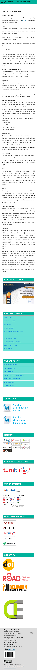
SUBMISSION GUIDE (10, 338)
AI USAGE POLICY (9, 386)
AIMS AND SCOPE (9, 328)
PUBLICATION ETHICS (10, 365)
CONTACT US (8, 349)
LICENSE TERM (8, 372)
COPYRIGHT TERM (9, 368)
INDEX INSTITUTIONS (10, 345)
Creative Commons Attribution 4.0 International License (14, 667)
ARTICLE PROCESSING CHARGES (13, 331)
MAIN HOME (7, 317)
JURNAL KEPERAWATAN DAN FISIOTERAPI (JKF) (18, 2)
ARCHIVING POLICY (9, 382)
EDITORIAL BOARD (9, 321)
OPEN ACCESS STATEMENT (12, 379)
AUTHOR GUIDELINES (10, 335)
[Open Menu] (2, 2)
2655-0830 (11, 650)
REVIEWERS (7, 324)
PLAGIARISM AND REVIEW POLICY (14, 375)
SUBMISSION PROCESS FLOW (12, 342)
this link (24, 20)
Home (3, 6)
